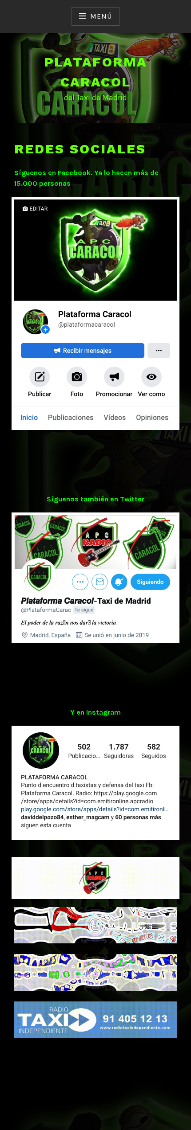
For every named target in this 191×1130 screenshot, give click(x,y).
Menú (100, 16)
